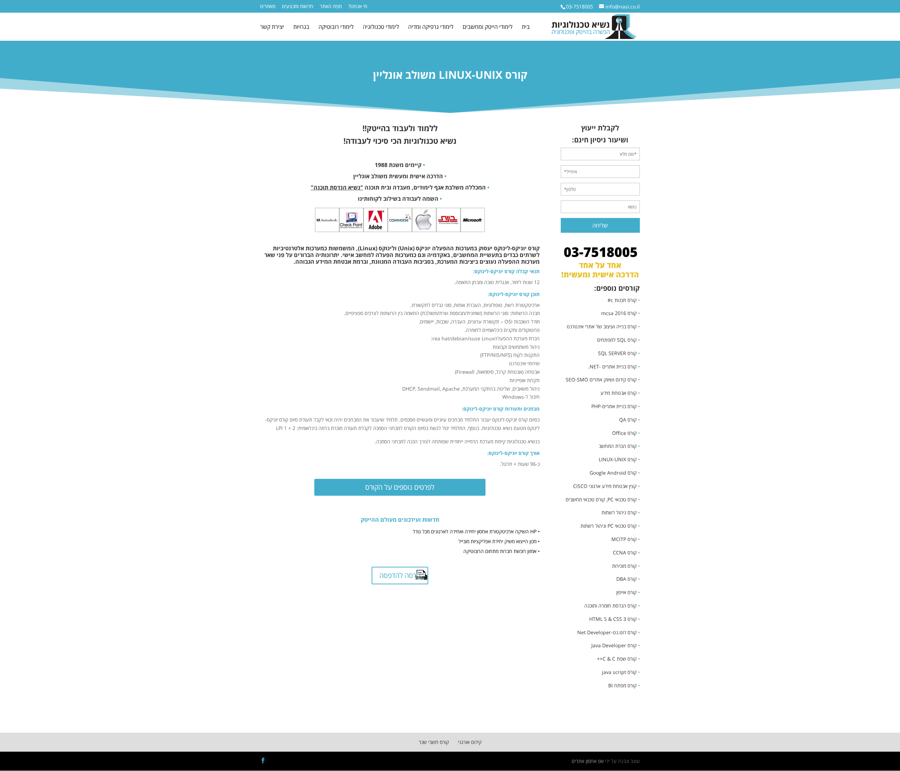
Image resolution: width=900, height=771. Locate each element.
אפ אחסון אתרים (588, 761)
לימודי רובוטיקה (336, 27)
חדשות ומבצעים (297, 6)
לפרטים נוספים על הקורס (400, 487)
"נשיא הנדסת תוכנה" (337, 187)
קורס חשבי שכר (434, 742)
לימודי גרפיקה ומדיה (431, 27)
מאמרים (267, 6)
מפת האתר (331, 6)
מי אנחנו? (357, 6)
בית (526, 27)
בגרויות (301, 27)
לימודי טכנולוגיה (381, 27)
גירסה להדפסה (399, 575)
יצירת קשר (272, 27)
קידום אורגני (470, 742)
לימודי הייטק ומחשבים (488, 27)
